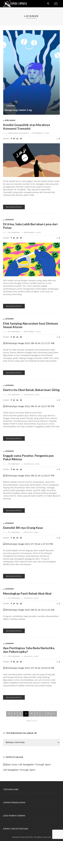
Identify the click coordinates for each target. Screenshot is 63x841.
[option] (31, 72)
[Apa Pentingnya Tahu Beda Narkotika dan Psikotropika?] (28, 668)
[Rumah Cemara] (15, 3)
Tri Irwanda (14, 232)
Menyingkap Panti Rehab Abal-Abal (27, 593)
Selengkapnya (14, 207)
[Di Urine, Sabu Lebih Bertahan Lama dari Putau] (31, 259)
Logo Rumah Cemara (14, 816)
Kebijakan (10, 120)
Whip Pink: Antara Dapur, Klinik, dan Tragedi (28, 110)
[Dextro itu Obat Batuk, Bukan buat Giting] (28, 406)
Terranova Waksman (18, 133)
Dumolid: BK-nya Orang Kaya (23, 527)
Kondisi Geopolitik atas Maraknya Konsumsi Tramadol (26, 126)
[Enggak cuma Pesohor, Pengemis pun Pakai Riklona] (28, 475)
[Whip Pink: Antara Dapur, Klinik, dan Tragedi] (31, 72)
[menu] (56, 3)
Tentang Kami (10, 789)
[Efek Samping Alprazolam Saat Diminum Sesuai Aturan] (28, 343)
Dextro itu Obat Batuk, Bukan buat (31, 390)
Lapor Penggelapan (14, 803)
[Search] (48, 3)
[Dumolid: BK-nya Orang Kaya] (28, 544)
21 (48, 713)
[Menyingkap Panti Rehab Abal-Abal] (28, 610)
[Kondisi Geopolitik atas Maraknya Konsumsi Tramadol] (31, 160)
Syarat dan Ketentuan (15, 829)
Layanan (10, 106)
